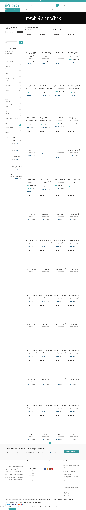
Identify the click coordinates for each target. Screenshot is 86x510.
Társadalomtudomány (10, 121)
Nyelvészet (8, 116)
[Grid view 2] (51, 29)
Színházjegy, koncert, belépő (11, 118)
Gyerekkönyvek (8, 83)
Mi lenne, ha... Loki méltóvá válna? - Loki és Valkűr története (16, 166)
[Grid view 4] (55, 29)
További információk (4, 508)
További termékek (9, 127)
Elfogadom (12, 508)
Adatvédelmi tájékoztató (33, 499)
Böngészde (8, 64)
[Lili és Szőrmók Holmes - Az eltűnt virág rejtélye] (7, 177)
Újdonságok (8, 130)
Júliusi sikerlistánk (33, 468)
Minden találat (10, 51)
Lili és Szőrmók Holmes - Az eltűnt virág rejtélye (16, 175)
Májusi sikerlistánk (33, 479)
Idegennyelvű (8, 90)
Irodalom (7, 92)
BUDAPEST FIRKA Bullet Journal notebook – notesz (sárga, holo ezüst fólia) (45, 119)
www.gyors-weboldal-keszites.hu (34, 502)
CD (6, 68)
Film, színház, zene (9, 78)
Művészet (7, 109)
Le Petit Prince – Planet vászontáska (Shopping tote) (74, 181)
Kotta (6, 106)
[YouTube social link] (80, 1)
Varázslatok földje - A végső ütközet (16, 141)
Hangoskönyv (8, 85)
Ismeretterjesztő (9, 97)
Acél (12, 148)
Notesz (7, 113)
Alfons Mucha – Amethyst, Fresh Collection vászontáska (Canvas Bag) (74, 54)
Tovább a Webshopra (70, 451)
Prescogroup (33, 61)
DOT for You (75, 92)
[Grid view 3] (53, 29)
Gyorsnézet (36, 34)
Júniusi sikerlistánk (33, 473)
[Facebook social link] (75, 1)
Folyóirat (7, 80)
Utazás (7, 132)
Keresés (20, 32)
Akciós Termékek (9, 61)
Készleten (9, 53)
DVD (6, 71)
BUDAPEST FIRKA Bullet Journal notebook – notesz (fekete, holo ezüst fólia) (74, 87)
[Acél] (7, 151)
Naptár (6, 111)
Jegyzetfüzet (8, 99)
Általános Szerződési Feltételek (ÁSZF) (46, 499)
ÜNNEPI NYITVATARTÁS (31, 463)
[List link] (72, 479)
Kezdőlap (27, 27)
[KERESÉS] (57, 5)
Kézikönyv (7, 101)
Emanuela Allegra (61, 155)
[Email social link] (77, 1)
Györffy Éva (61, 91)
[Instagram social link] (78, 1)
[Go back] (23, 18)
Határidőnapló (8, 88)
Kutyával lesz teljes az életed (16, 157)
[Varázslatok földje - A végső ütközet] (7, 143)
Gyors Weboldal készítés (20, 502)
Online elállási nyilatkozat (68, 499)
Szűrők (75, 29)
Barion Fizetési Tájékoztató (58, 499)
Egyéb (6, 73)
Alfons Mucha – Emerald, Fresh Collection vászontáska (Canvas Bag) (31, 87)
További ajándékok (9, 125)
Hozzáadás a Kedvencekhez (36, 37)
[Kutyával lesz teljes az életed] (7, 159)
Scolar (61, 93)
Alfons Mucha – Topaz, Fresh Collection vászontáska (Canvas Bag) (45, 87)
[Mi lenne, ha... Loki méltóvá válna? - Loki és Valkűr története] (7, 168)
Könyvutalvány (8, 104)
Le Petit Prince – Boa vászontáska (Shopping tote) (45, 181)
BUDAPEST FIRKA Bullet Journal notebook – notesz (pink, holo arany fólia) (31, 119)
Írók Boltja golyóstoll (45, 149)
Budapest (7, 66)
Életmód (7, 76)
